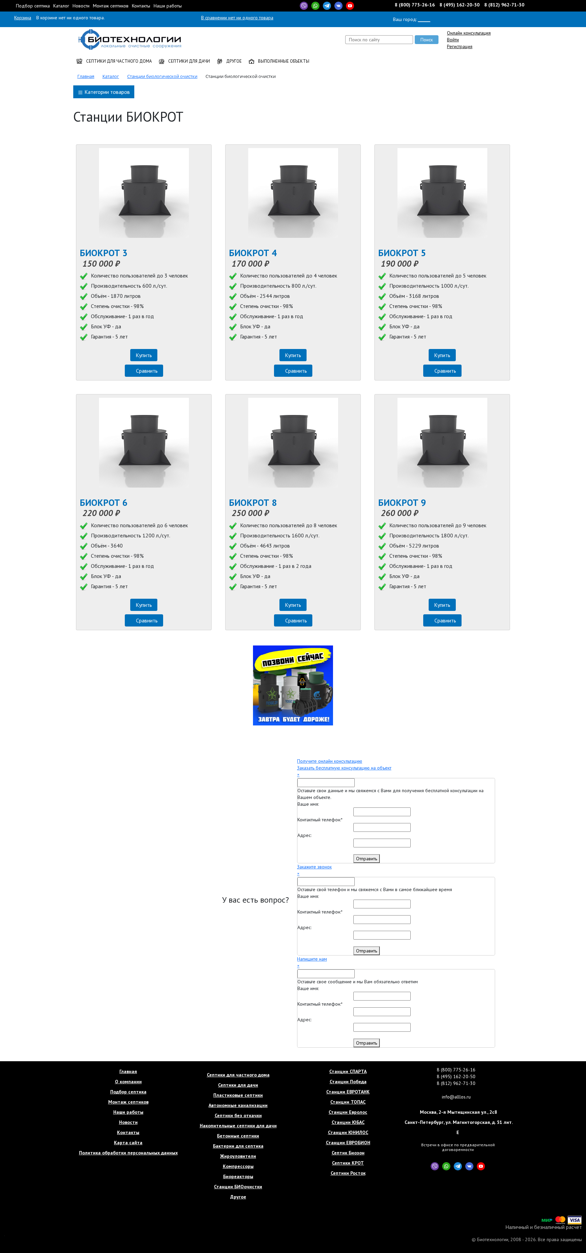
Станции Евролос (348, 1112)
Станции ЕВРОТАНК (348, 1092)
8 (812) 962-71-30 (504, 5)
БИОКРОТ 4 (253, 253)
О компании (128, 1082)
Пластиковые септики (238, 1095)
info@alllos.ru (456, 1097)
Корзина (22, 18)
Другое (233, 61)
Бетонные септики (238, 1136)
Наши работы (168, 6)
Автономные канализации (238, 1105)
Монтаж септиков (111, 6)
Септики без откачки (238, 1115)
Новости (81, 6)
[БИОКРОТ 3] (144, 193)
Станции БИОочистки (238, 1187)
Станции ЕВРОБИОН (348, 1142)
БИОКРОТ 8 (253, 502)
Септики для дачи (188, 61)
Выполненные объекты (283, 61)
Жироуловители (238, 1156)
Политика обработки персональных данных (128, 1153)
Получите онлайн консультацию (329, 761)
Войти (453, 40)
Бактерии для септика (238, 1146)
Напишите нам (312, 959)
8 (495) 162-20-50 (460, 5)
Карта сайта (128, 1142)
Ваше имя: (308, 804)
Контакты (141, 6)
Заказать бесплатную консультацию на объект (344, 768)
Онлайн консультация (469, 33)
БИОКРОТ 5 (402, 253)
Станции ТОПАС (348, 1102)
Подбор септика (33, 6)
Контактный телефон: (320, 820)
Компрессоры (238, 1166)
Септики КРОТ (348, 1163)
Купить (144, 355)
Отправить (366, 859)
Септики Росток (348, 1173)
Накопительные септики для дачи (238, 1126)
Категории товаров (106, 91)
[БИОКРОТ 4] (293, 193)
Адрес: (304, 835)
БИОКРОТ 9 (402, 502)
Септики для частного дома (118, 61)
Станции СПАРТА (348, 1071)
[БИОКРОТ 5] (442, 193)
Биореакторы (238, 1176)
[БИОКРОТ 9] (442, 443)
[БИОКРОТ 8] (293, 443)
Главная (128, 1071)
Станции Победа (348, 1082)
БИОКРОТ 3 (104, 253)
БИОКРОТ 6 (104, 502)
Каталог (61, 6)
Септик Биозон (348, 1153)
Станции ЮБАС (348, 1122)
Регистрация (459, 46)
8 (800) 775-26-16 (415, 5)
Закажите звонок (314, 867)
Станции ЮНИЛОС (348, 1132)
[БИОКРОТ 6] (144, 443)
